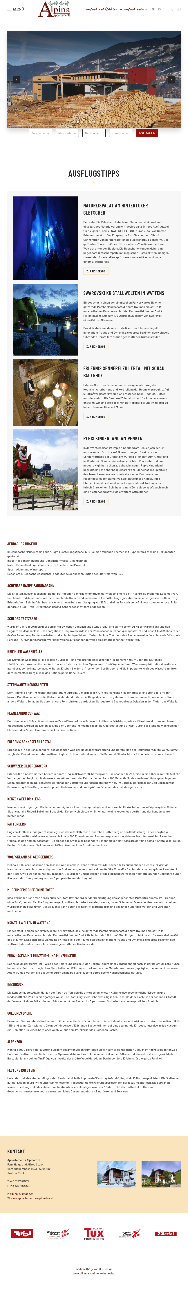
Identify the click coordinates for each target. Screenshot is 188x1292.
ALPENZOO (14, 1041)
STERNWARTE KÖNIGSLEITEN (27, 684)
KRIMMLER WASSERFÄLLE (25, 651)
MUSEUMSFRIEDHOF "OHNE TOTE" (30, 889)
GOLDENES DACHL (19, 1013)
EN (159, 9)
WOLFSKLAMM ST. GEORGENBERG (30, 856)
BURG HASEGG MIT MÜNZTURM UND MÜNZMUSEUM (41, 955)
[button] (15, 9)
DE (153, 9)
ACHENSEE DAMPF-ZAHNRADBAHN (30, 585)
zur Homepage (95, 271)
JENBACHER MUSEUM (22, 543)
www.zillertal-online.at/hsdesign (94, 1273)
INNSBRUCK (15, 984)
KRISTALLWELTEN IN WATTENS (28, 922)
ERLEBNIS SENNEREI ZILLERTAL (29, 741)
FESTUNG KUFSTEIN (21, 1070)
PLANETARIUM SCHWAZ (23, 713)
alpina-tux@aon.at (21, 1193)
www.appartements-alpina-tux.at (31, 1198)
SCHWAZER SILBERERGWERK (27, 765)
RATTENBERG (16, 823)
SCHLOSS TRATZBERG (22, 618)
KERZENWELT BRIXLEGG (24, 798)
